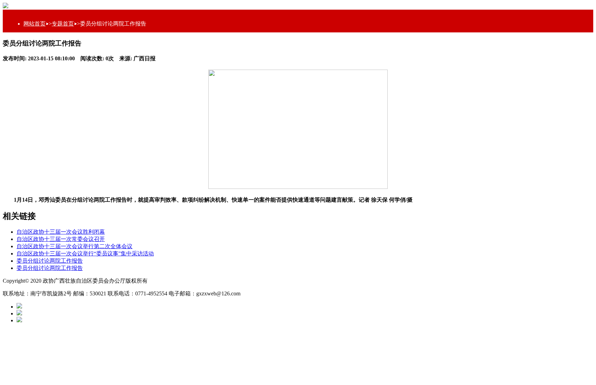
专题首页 (63, 24)
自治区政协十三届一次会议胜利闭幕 (61, 232)
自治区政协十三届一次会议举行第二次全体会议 (74, 246)
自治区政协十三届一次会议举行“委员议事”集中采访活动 (85, 253)
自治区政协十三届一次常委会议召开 (61, 239)
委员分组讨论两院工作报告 (50, 261)
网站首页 (34, 24)
